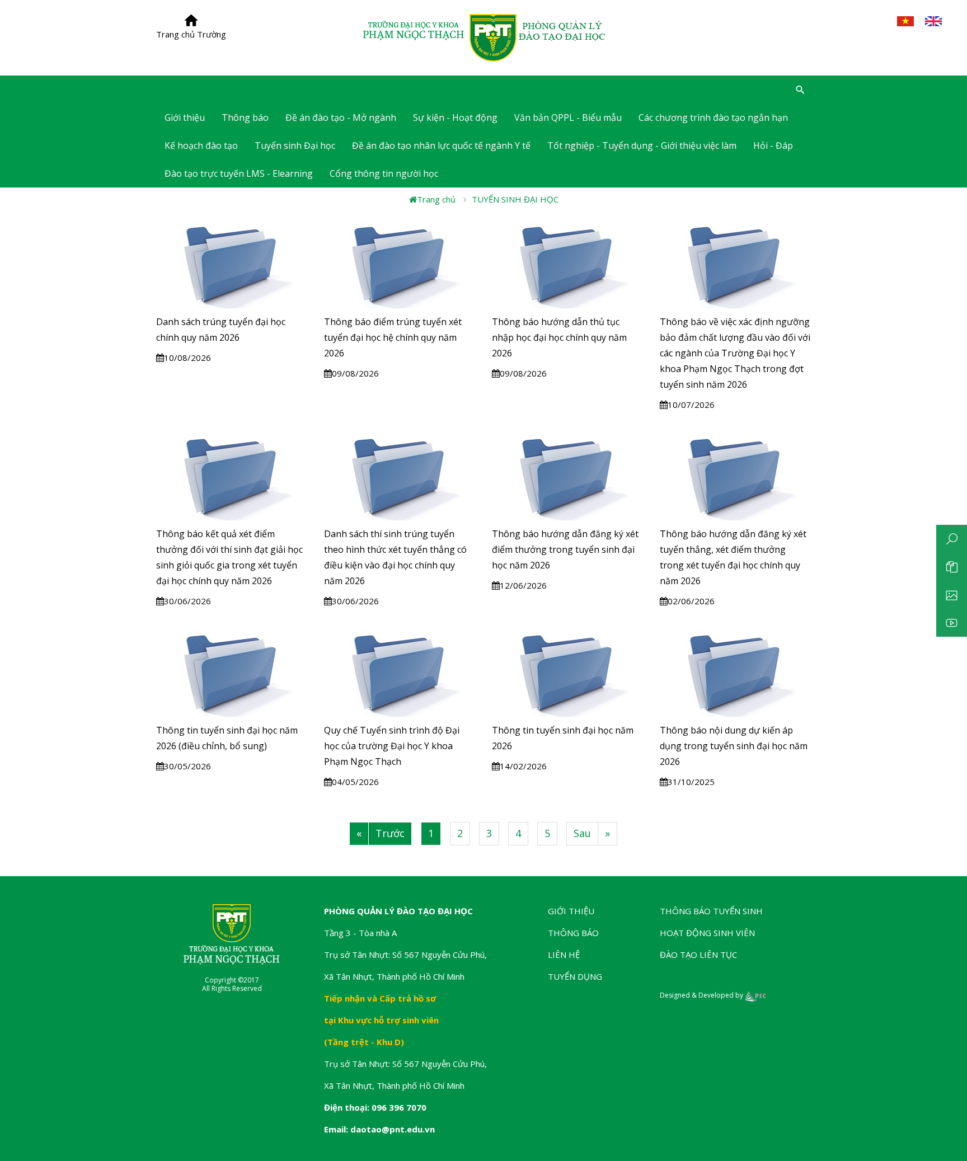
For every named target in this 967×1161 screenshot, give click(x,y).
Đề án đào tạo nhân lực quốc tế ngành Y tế (441, 145)
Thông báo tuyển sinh (711, 910)
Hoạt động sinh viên (707, 932)
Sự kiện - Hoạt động (455, 117)
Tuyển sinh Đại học (295, 145)
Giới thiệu (571, 910)
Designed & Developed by (702, 995)
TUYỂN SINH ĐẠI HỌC (515, 199)
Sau (582, 833)
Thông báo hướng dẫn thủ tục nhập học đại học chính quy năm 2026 (559, 337)
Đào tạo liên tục (698, 954)
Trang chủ (436, 199)
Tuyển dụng (575, 976)
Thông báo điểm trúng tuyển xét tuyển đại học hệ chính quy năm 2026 (393, 337)
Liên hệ (564, 954)
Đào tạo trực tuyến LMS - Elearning (239, 173)
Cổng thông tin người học (384, 173)
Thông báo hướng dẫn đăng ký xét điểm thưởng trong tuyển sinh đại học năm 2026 (565, 549)
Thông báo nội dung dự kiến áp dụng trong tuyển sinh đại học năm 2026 (734, 746)
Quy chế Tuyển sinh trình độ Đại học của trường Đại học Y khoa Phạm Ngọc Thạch (391, 746)
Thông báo (245, 117)
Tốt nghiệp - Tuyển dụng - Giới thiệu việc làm (641, 145)
